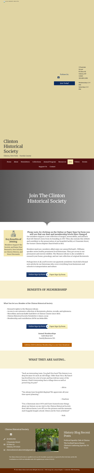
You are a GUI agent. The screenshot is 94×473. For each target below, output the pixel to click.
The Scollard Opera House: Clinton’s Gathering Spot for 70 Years (76, 445)
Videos (77, 162)
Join (70, 162)
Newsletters (25, 162)
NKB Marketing (75, 469)
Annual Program (50, 162)
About (16, 162)
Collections (36, 162)
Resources (62, 162)
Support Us (43, 167)
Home (9, 162)
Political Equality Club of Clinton (77, 440)
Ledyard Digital (58, 469)
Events (84, 162)
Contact (52, 167)
